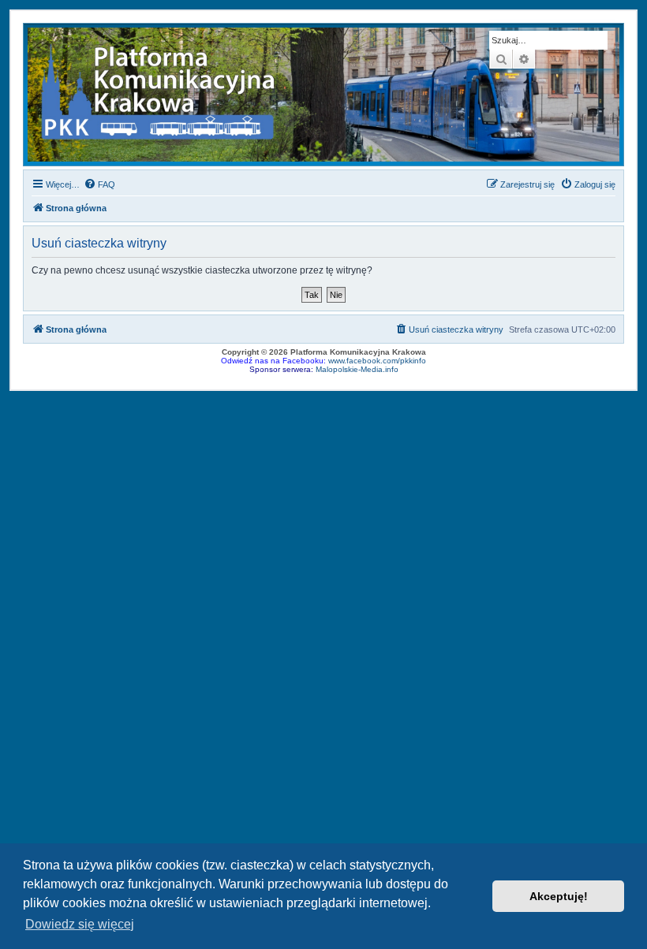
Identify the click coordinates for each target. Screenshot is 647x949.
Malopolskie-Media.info (357, 369)
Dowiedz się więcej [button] (79, 924)
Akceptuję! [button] (558, 896)
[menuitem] (99, 184)
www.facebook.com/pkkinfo (377, 360)
